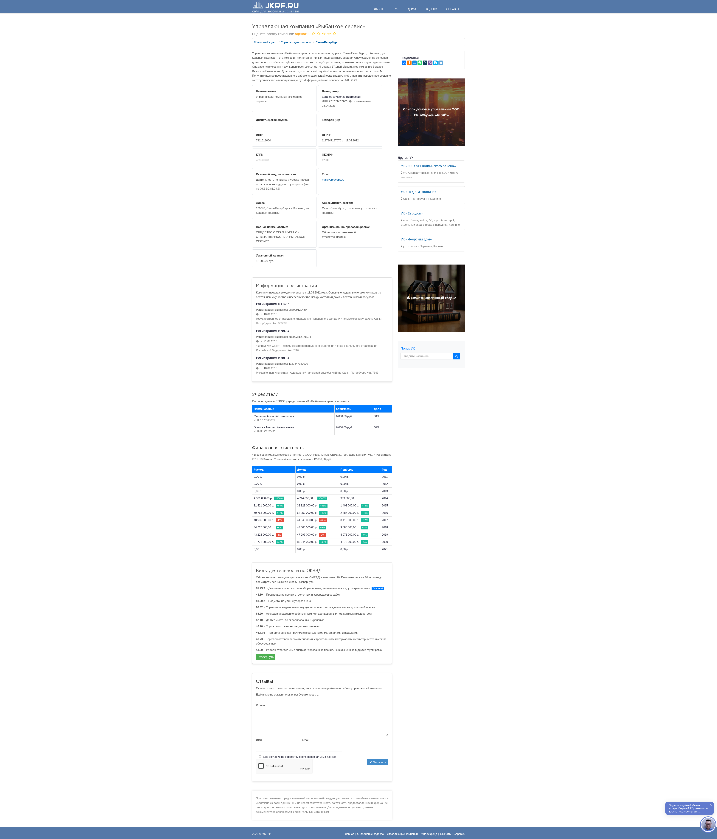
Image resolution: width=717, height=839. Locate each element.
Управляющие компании (296, 42)
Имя (259, 739)
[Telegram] (440, 63)
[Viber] (430, 63)
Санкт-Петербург (327, 42)
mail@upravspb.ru (333, 179)
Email (305, 739)
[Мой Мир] (414, 63)
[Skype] (435, 63)
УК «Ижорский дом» (416, 239)
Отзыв (260, 705)
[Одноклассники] (409, 63)
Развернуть (266, 657)
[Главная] (275, 6)
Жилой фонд (429, 833)
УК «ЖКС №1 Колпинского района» (428, 166)
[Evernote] (420, 63)
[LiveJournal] (425, 63)
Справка (459, 833)
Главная (349, 833)
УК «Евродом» (412, 213)
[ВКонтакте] (404, 63)
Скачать (445, 833)
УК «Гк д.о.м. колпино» (418, 192)
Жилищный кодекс (265, 42)
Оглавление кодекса (370, 833)
